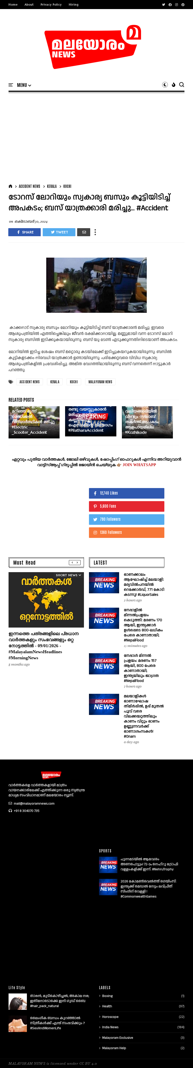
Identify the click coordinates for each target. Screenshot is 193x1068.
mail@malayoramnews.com (34, 803)
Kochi (67, 186)
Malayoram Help (114, 1048)
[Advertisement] (96, 137)
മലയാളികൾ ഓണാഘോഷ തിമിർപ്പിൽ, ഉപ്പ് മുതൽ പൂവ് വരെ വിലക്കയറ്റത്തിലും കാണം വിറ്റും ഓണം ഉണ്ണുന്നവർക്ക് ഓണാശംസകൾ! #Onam (144, 716)
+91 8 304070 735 (26, 810)
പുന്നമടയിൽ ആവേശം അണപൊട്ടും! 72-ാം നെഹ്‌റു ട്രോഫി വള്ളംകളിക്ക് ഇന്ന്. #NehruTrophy (149, 864)
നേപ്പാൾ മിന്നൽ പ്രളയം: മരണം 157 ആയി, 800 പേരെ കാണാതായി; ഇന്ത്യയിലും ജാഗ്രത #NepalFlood (141, 668)
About (29, 4)
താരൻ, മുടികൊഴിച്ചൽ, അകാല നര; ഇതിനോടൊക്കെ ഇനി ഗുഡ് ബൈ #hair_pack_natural (59, 1001)
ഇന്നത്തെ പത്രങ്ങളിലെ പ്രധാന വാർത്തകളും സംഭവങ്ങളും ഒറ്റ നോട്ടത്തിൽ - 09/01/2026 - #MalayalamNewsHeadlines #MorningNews (44, 645)
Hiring (74, 4)
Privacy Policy (51, 4)
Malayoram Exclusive (117, 1037)
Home (13, 4)
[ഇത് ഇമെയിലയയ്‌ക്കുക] (83, 232)
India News (110, 1027)
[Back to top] (180, 1055)
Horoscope (110, 1016)
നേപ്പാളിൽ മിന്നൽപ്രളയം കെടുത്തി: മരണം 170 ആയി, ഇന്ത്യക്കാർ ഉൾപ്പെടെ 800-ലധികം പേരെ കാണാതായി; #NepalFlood (143, 625)
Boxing (107, 995)
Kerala (52, 186)
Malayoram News (100, 382)
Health (107, 1006)
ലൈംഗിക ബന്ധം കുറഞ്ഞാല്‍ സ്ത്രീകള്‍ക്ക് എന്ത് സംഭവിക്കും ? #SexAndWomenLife (57, 1023)
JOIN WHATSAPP (139, 465)
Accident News (29, 186)
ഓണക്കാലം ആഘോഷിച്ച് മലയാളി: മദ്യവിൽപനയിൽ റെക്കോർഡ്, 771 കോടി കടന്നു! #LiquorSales (144, 584)
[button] (24, 85)
